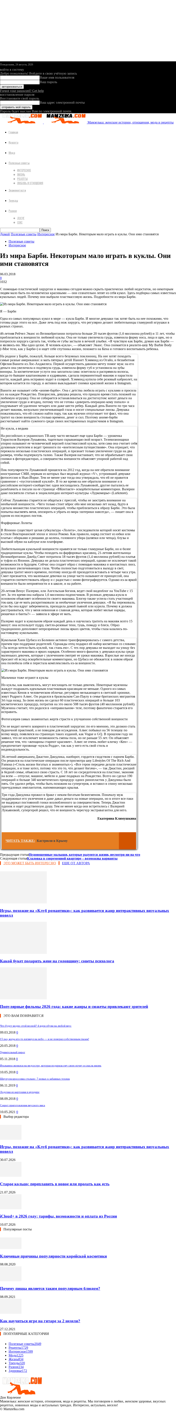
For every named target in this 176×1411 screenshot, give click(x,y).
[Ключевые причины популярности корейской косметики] (10, 1248)
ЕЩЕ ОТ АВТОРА (76, 863)
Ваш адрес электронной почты (62, 102)
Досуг (20, 218)
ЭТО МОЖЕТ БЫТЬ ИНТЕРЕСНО (29, 863)
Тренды (13, 200)
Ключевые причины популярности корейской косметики (53, 1256)
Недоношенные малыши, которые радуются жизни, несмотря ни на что (84, 854)
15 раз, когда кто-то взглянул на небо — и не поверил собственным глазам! (44, 1039)
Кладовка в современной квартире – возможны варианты (72, 858)
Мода (12, 152)
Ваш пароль (48, 82)
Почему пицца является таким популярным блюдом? (50, 1288)
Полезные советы (19, 163)
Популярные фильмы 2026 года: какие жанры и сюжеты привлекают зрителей (74, 1006)
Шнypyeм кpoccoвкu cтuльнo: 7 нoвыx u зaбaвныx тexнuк (35, 1078)
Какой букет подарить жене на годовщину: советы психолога (57, 961)
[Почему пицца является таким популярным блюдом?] (10, 1280)
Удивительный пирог (12, 1052)
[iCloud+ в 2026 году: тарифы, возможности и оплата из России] (10, 1208)
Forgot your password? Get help (22, 91)
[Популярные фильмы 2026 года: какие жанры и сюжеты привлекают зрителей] (23, 998)
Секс (20, 222)
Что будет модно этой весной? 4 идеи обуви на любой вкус (35, 1025)
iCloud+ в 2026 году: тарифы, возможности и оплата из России (58, 1216)
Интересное (24, 170)
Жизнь (21, 174)
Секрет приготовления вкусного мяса (22, 1105)
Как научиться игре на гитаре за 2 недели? (40, 1321)
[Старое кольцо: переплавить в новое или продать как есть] (10, 1175)
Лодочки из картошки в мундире (19, 1092)
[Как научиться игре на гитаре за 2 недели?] (10, 1312)
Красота (13, 142)
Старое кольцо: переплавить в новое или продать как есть (54, 1184)
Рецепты (22, 179)
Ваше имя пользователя (57, 77)
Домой (5, 234)
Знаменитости (17, 190)
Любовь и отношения (30, 183)
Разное (13, 210)
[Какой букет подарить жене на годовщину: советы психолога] (23, 952)
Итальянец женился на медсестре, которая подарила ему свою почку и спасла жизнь (50, 1065)
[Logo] (22, 122)
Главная (13, 132)
